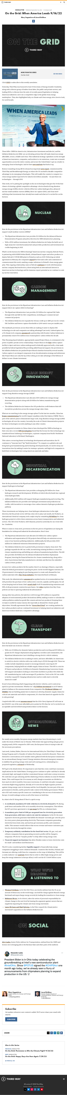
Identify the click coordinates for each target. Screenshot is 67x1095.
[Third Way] (11, 1079)
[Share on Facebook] (51, 1033)
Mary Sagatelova (27, 17)
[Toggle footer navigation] (64, 1079)
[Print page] (33, 21)
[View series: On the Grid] (10, 74)
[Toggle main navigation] (60, 2)
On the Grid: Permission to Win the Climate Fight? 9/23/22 (29, 1051)
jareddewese (47, 998)
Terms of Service (38, 1086)
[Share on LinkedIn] (55, 1033)
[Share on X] (48, 1033)
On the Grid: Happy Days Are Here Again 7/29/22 (26, 1056)
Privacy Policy (27, 1086)
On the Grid (25, 75)
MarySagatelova (15, 997)
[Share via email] (58, 1033)
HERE (8, 82)
